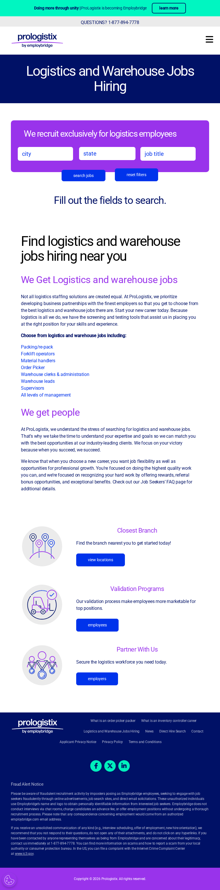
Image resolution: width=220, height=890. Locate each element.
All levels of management (46, 395)
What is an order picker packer (113, 721)
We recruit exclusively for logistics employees (100, 133)
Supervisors (32, 388)
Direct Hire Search (172, 731)
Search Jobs (83, 175)
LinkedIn (124, 766)
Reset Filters (136, 174)
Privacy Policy (112, 742)
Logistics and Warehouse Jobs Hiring (110, 79)
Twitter (110, 766)
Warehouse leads (38, 381)
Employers (97, 678)
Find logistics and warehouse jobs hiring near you (100, 249)
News (149, 731)
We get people (50, 412)
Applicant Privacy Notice (78, 742)
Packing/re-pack (37, 347)
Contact (197, 731)
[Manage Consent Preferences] (9, 880)
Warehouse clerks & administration (55, 374)
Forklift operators (37, 354)
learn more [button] (168, 8)
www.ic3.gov (24, 854)
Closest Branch (137, 530)
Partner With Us (137, 649)
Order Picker (33, 367)
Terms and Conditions (145, 742)
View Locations (100, 560)
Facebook (96, 766)
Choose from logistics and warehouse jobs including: (73, 335)
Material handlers (38, 360)
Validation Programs (137, 588)
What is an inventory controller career (169, 721)
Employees (97, 625)
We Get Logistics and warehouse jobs (99, 279)
